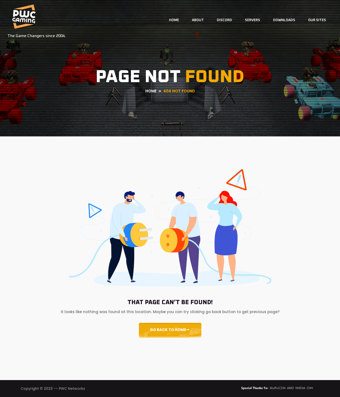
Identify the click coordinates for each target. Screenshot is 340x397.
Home (174, 20)
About (198, 20)
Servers (252, 20)
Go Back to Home (168, 329)
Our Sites (317, 20)
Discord (224, 20)
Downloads (284, 20)
